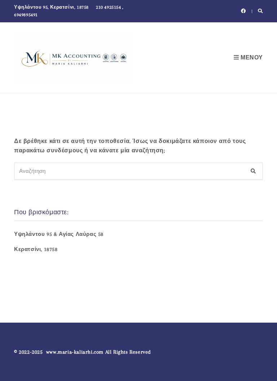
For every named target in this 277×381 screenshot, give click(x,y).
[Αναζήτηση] (253, 171)
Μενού (251, 57)
